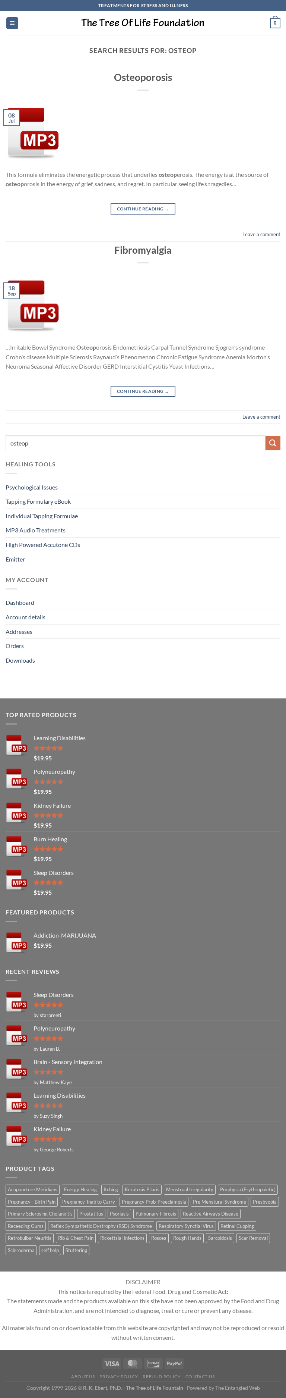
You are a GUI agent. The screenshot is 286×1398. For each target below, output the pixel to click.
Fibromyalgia (143, 250)
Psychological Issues (32, 487)
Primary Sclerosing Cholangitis (40, 1214)
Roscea (158, 1238)
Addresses (19, 631)
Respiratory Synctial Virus (186, 1226)
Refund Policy (162, 1376)
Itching (111, 1189)
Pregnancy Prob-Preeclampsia (154, 1202)
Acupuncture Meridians (32, 1189)
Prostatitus (91, 1214)
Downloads (20, 660)
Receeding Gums (26, 1226)
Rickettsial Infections (122, 1238)
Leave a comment (261, 234)
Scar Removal (253, 1238)
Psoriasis (119, 1214)
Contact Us (200, 1376)
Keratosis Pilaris (142, 1189)
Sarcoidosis (220, 1238)
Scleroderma (21, 1250)
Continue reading (143, 209)
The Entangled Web (237, 1388)
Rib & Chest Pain (75, 1238)
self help (50, 1250)
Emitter (15, 559)
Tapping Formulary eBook (38, 501)
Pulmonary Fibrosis (156, 1214)
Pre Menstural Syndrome (219, 1202)
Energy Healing (80, 1189)
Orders (15, 645)
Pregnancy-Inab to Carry (88, 1202)
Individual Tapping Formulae (42, 515)
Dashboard (20, 602)
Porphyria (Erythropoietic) (248, 1189)
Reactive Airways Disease (210, 1214)
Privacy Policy (118, 1376)
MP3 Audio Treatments (36, 530)
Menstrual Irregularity (189, 1189)
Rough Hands (187, 1238)
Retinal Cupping (237, 1226)
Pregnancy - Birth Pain (31, 1202)
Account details (25, 616)
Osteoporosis (143, 77)
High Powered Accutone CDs (43, 544)
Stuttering (76, 1250)
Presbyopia (265, 1202)
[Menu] (12, 23)
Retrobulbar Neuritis (29, 1238)
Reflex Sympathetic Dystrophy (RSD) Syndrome (101, 1226)
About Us (83, 1376)
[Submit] (273, 443)
